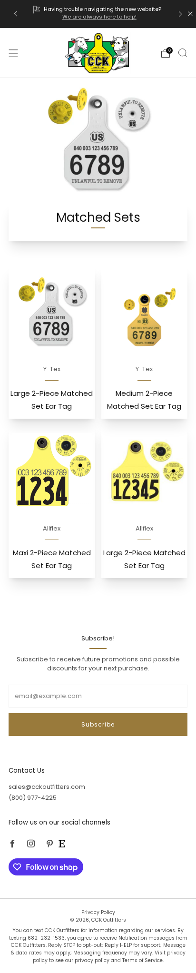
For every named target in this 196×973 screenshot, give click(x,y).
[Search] (182, 53)
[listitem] (98, 14)
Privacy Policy (98, 912)
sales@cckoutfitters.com (47, 786)
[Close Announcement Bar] (190, 13)
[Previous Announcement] (15, 14)
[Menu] (13, 53)
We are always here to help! (99, 16)
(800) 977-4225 (33, 797)
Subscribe (98, 724)
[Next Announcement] (180, 14)
